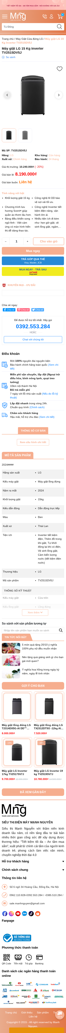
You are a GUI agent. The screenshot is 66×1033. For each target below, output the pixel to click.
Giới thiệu (26, 1012)
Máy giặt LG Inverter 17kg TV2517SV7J (14, 772)
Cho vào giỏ (48, 241)
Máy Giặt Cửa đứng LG (29, 38)
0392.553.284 (33, 326)
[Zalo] (24, 914)
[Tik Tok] (31, 914)
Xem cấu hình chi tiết (33, 442)
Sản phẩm (43, 1012)
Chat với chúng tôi (33, 339)
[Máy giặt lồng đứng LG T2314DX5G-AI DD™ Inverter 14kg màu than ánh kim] (17, 706)
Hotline (45, 16)
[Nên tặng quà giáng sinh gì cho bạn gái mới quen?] (11, 660)
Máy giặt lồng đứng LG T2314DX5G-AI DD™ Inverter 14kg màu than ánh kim (16, 727)
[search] (59, 27)
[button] (58, 95)
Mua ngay (33, 251)
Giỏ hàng (63, 16)
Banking (39, 963)
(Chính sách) (37, 407)
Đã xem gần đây (33, 792)
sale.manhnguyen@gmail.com (27, 903)
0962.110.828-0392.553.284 (26, 895)
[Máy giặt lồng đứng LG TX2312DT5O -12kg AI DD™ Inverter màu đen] (49, 706)
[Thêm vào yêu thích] (59, 69)
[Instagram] (11, 914)
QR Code (6, 963)
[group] (33, 95)
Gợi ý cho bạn (33, 685)
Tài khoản (51, 16)
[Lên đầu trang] (60, 1004)
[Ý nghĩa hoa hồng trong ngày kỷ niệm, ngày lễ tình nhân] (11, 673)
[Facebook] (5, 914)
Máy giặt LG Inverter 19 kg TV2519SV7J (48, 772)
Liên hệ (33, 1016)
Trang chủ (8, 38)
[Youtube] (18, 914)
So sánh (10, 57)
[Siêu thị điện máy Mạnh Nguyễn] (33, 4)
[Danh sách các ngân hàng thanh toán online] (33, 993)
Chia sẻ (10, 310)
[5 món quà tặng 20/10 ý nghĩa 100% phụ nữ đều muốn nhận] (11, 648)
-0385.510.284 (54, 895)
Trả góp (29, 963)
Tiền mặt (18, 963)
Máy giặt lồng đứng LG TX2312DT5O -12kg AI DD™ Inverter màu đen (48, 727)
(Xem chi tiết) (46, 416)
